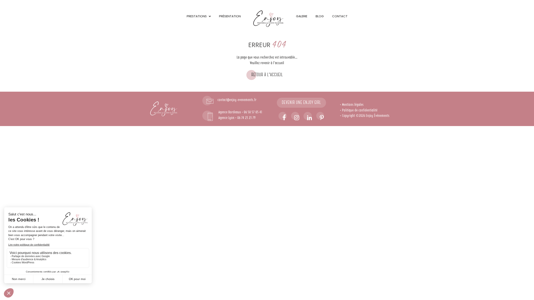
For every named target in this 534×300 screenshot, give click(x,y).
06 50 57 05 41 (253, 112)
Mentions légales (353, 105)
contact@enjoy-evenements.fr (237, 100)
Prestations (197, 16)
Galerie (301, 16)
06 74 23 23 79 (246, 118)
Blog (320, 16)
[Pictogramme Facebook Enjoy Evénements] (282, 116)
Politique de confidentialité (360, 110)
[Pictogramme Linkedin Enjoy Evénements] (308, 116)
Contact (340, 16)
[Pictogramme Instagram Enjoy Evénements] (295, 116)
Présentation (230, 16)
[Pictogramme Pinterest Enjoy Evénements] (320, 116)
